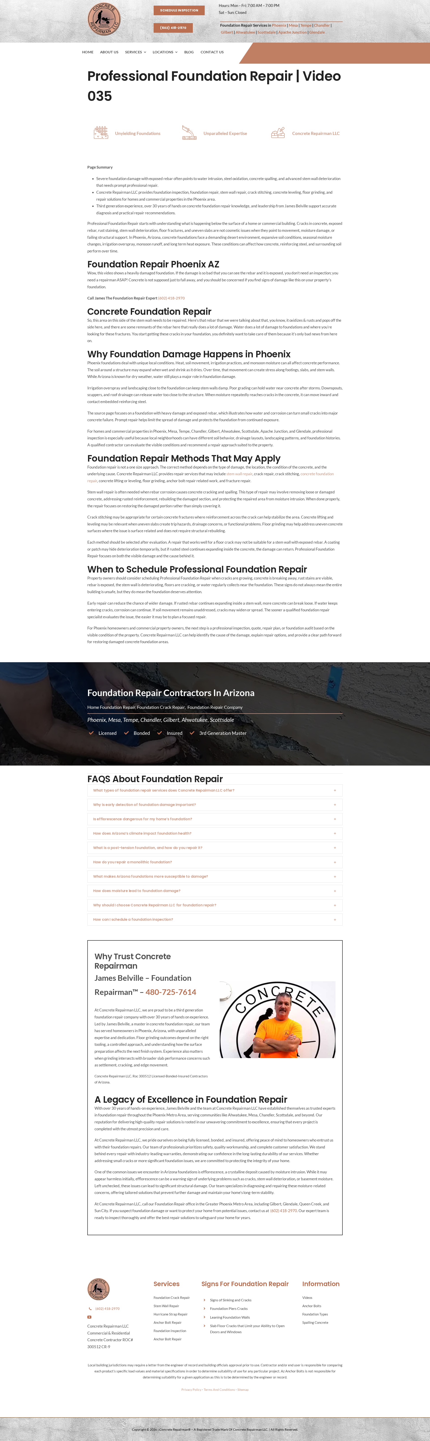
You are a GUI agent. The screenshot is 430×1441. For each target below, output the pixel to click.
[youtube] (89, 1317)
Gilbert (227, 32)
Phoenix (279, 25)
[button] (215, 790)
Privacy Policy (191, 1389)
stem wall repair (239, 473)
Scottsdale (267, 32)
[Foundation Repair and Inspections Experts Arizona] (104, 4)
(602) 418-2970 (171, 298)
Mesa (293, 25)
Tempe (306, 25)
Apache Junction (292, 32)
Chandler (322, 25)
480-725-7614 (171, 991)
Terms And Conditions (219, 1389)
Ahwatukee (245, 32)
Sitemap (243, 1389)
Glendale (317, 32)
